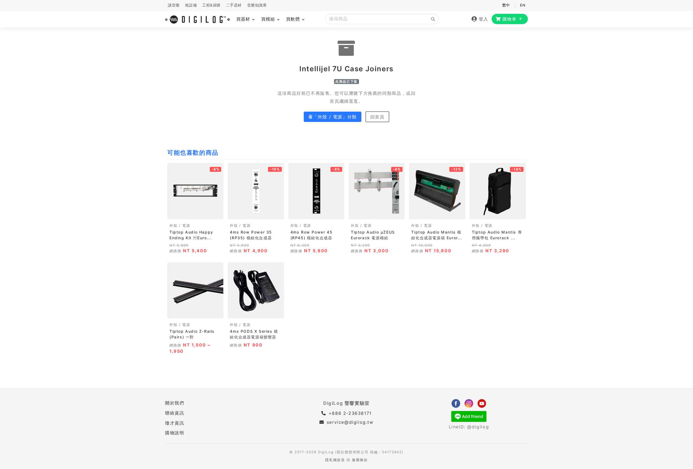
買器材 (244, 19)
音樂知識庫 (257, 5)
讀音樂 (174, 5)
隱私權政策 (335, 460)
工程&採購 (211, 5)
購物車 (512, 19)
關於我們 (174, 403)
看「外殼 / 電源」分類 (332, 116)
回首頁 (377, 116)
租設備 (191, 5)
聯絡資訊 (174, 413)
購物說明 (174, 432)
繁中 (506, 5)
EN (522, 5)
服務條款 (360, 460)
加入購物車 (195, 213)
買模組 (269, 19)
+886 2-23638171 (349, 413)
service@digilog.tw (350, 422)
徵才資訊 (174, 423)
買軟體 (294, 19)
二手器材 (234, 5)
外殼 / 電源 (179, 226)
